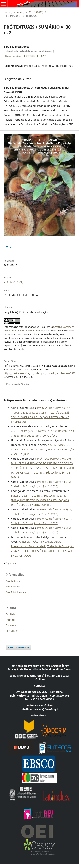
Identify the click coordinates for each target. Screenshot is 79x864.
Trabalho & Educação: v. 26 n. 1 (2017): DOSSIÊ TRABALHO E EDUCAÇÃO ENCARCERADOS (42, 551)
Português (12, 631)
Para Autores (13, 586)
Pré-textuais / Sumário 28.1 (54, 408)
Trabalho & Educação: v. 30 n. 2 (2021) (36, 435)
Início (7, 12)
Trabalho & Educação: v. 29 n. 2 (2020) (34, 486)
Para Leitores (13, 581)
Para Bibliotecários (16, 592)
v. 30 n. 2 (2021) (34, 12)
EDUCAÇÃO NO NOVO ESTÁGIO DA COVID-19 (46, 431)
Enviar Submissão (18, 647)
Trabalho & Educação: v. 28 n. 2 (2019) (34, 532)
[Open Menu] (3, 3)
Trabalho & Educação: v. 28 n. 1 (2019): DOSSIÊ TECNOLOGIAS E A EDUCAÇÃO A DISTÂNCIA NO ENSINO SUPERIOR (40, 417)
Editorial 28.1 (19, 495)
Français (11, 625)
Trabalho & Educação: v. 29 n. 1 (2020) (34, 523)
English (10, 614)
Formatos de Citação (17, 384)
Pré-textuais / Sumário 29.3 (54, 509)
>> (16, 563)
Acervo (18, 12)
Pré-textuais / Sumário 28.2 (54, 528)
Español (10, 619)
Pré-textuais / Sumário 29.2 (54, 481)
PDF (11, 247)
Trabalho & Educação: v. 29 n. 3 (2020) (34, 514)
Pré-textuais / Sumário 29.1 (54, 518)
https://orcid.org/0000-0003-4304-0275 (25, 55)
